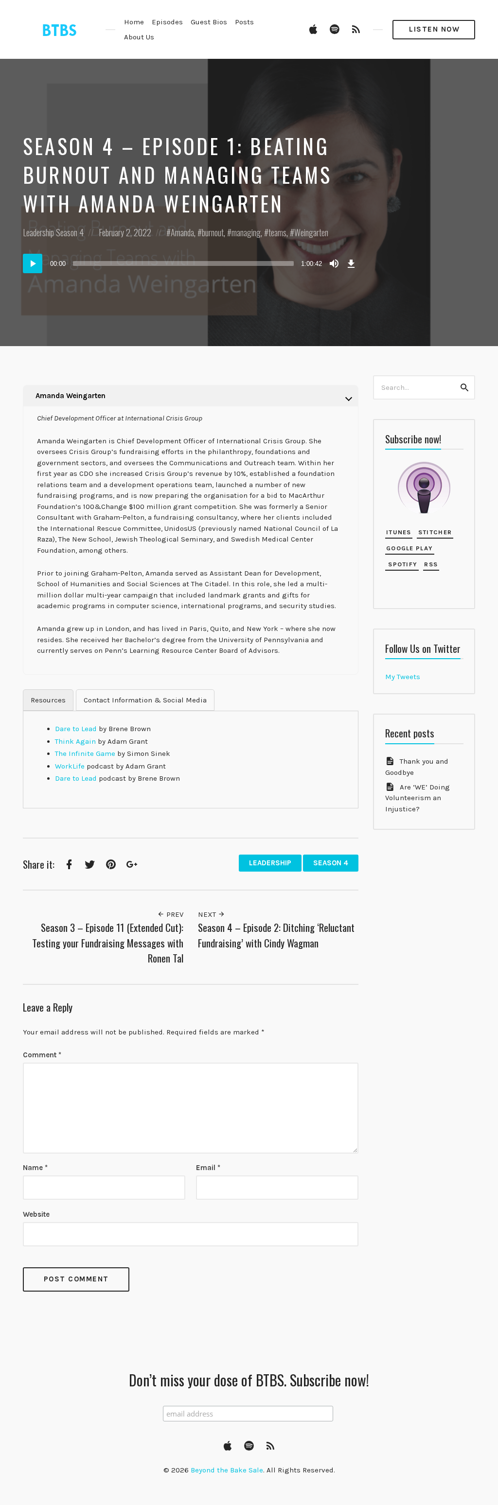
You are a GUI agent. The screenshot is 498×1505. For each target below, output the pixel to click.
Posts (244, 22)
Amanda (182, 232)
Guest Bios (209, 22)
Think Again (75, 741)
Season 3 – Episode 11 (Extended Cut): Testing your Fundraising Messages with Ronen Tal (107, 942)
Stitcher (435, 532)
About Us (139, 37)
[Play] (32, 263)
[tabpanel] (191, 753)
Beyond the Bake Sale (227, 1470)
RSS (431, 564)
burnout (213, 232)
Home (134, 22)
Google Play (409, 548)
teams (277, 232)
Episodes (167, 22)
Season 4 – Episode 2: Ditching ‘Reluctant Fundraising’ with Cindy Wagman (276, 935)
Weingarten (311, 232)
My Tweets (402, 676)
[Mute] (334, 263)
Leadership (38, 232)
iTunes (398, 532)
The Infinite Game (85, 753)
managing (246, 232)
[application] (190, 263)
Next (208, 914)
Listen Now (434, 29)
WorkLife (70, 766)
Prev (173, 914)
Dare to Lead (76, 728)
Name (35, 1167)
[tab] (48, 700)
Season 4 (70, 232)
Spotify (401, 564)
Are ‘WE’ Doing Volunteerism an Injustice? (417, 798)
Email (208, 1167)
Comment (42, 1054)
